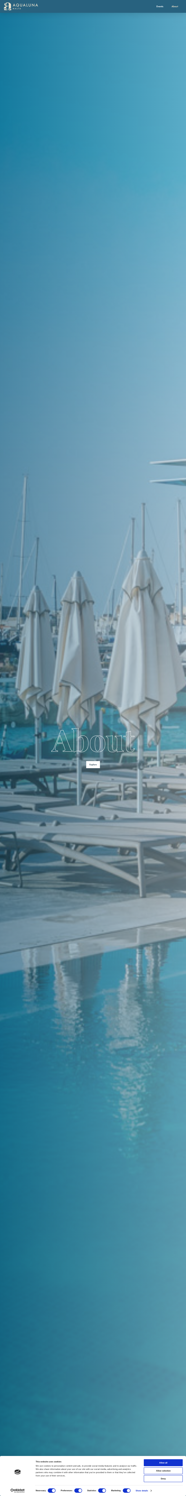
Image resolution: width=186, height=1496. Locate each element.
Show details (142, 1490)
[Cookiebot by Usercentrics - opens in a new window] (18, 1491)
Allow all (163, 1463)
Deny (163, 1478)
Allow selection (163, 1471)
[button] (93, 764)
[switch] (78, 1490)
